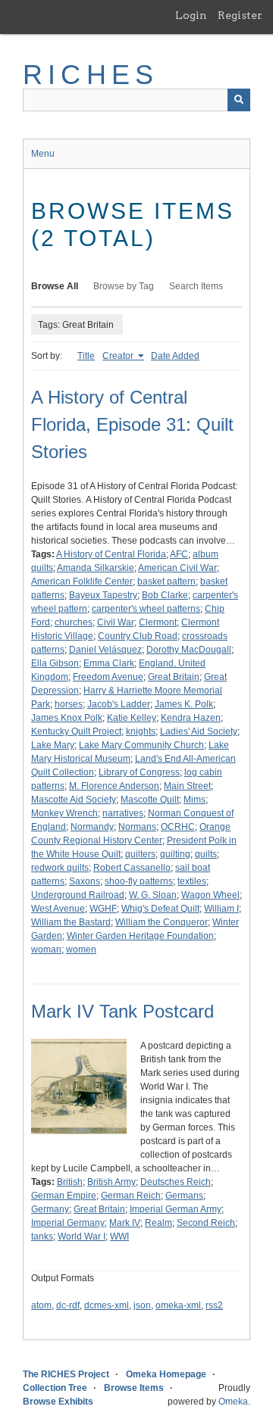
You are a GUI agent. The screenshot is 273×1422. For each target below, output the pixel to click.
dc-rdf (68, 1305)
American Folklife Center (82, 581)
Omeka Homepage (166, 1374)
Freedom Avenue (108, 677)
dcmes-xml (106, 1305)
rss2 (214, 1305)
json (142, 1305)
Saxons (84, 881)
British (70, 1182)
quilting (175, 854)
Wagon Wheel (210, 895)
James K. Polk (184, 704)
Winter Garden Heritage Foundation (140, 936)
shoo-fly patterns (139, 881)
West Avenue (58, 908)
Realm (158, 1223)
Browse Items (134, 1388)
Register (240, 15)
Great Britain (173, 677)
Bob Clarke (165, 595)
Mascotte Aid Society (73, 799)
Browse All (54, 286)
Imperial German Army (175, 1209)
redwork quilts (60, 867)
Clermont (158, 622)
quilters (140, 854)
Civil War (115, 622)
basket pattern (166, 581)
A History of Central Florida (111, 554)
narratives (122, 813)
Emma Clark (108, 663)
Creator (119, 356)
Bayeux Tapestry (103, 595)
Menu (43, 153)
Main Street (187, 786)
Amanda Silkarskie (95, 568)
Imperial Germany (68, 1223)
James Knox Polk (66, 718)
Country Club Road (137, 636)
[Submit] (239, 100)
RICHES (90, 74)
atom (41, 1305)
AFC (179, 554)
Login (191, 15)
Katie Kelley (131, 718)
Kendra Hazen (191, 718)
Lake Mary (52, 745)
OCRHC (178, 827)
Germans (184, 1195)
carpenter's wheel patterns (146, 608)
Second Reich (206, 1223)
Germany (50, 1209)
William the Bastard (71, 922)
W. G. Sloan (153, 895)
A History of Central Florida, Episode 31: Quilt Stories (132, 424)
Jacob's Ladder (118, 704)
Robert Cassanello (132, 867)
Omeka (233, 1401)
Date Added (175, 356)
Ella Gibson (55, 663)
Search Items (196, 286)
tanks (42, 1236)
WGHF (103, 908)
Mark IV (124, 1223)
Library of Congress (139, 772)
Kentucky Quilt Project (76, 731)
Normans (137, 827)
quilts (206, 854)
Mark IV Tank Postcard (122, 1011)
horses (69, 704)
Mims (195, 799)
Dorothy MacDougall (188, 649)
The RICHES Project (66, 1374)
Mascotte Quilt (150, 799)
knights (140, 731)
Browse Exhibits (58, 1401)
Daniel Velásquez (105, 649)
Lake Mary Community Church (141, 745)
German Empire (63, 1195)
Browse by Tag (123, 286)
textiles (191, 881)
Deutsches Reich (175, 1182)
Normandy (92, 827)
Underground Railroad (77, 895)
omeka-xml (178, 1305)
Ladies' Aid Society (198, 731)
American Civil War (177, 568)
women (81, 949)
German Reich (131, 1195)
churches (74, 622)
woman (46, 949)
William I (221, 908)
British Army (111, 1182)
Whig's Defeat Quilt (160, 908)
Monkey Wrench (64, 813)
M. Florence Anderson (114, 786)
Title (86, 356)
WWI (119, 1236)
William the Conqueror (161, 922)
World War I (81, 1236)
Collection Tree (55, 1388)
